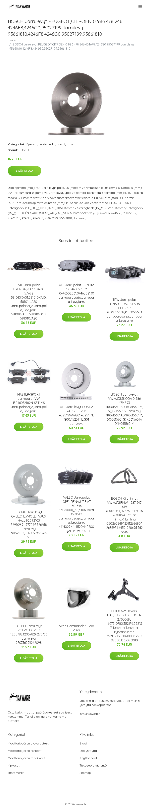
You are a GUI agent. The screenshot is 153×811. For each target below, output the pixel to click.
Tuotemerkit (47, 144)
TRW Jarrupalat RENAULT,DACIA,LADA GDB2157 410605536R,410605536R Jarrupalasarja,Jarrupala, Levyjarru (124, 310)
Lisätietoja (24, 171)
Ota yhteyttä (88, 751)
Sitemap (85, 773)
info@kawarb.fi (89, 714)
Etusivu (12, 40)
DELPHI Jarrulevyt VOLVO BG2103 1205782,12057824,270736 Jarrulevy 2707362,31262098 (29, 634)
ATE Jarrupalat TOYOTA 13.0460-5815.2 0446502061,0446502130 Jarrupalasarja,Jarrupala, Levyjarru (76, 293)
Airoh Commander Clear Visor (76, 628)
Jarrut (61, 144)
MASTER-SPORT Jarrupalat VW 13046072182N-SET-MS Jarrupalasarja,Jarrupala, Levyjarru (29, 402)
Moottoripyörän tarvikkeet (26, 758)
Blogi (83, 743)
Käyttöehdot (88, 758)
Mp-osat (31, 144)
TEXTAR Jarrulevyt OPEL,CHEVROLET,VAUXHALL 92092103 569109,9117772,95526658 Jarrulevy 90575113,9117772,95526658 (29, 524)
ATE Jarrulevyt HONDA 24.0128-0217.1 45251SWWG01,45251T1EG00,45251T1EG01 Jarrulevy (76, 415)
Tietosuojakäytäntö (93, 765)
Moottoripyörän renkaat (24, 751)
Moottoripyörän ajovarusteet (28, 743)
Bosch (71, 144)
